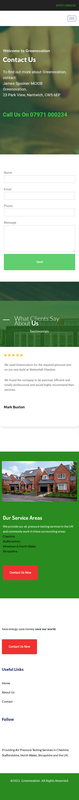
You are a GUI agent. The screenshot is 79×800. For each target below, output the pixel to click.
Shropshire (10, 551)
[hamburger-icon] (71, 18)
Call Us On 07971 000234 (35, 114)
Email (8, 189)
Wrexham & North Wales (19, 546)
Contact (7, 701)
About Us (8, 692)
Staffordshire (11, 541)
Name (8, 173)
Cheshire (9, 536)
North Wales (28, 755)
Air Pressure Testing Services (34, 750)
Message (10, 222)
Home (6, 683)
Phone (8, 206)
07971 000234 (66, 5)
